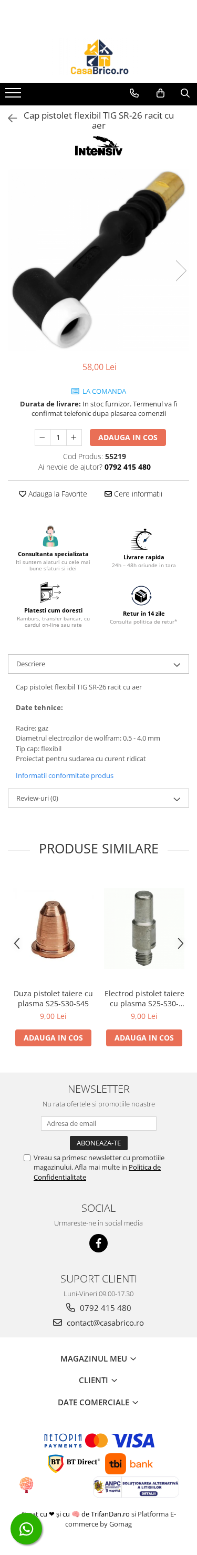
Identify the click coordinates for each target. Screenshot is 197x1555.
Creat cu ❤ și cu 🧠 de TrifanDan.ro (76, 1514)
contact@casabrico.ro (104, 1322)
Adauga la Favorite (56, 494)
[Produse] (14, 96)
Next (180, 270)
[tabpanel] (98, 260)
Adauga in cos (128, 437)
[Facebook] (98, 1243)
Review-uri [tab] (37, 798)
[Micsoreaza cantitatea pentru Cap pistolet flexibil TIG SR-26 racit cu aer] (42, 437)
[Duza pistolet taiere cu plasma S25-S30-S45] (53, 928)
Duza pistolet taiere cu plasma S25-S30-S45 (53, 998)
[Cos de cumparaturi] (160, 93)
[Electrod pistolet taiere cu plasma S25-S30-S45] (144, 928)
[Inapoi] (8, 118)
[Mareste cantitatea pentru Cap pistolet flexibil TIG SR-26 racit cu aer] (74, 437)
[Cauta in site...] (185, 93)
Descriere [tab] (30, 663)
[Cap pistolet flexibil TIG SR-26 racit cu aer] (98, 260)
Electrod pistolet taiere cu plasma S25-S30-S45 (144, 998)
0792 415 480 (104, 1308)
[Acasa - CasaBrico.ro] (98, 56)
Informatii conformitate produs (64, 775)
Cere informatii (137, 494)
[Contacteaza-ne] (134, 93)
